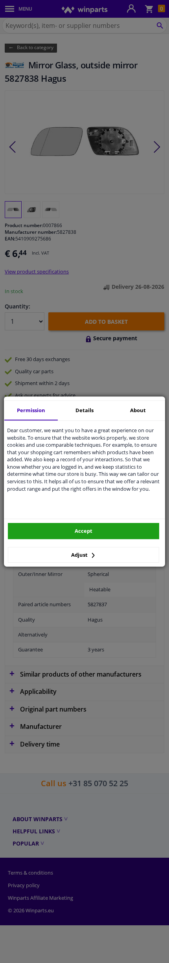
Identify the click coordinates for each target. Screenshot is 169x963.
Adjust (80, 554)
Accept (83, 530)
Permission (31, 410)
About (138, 410)
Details (84, 410)
